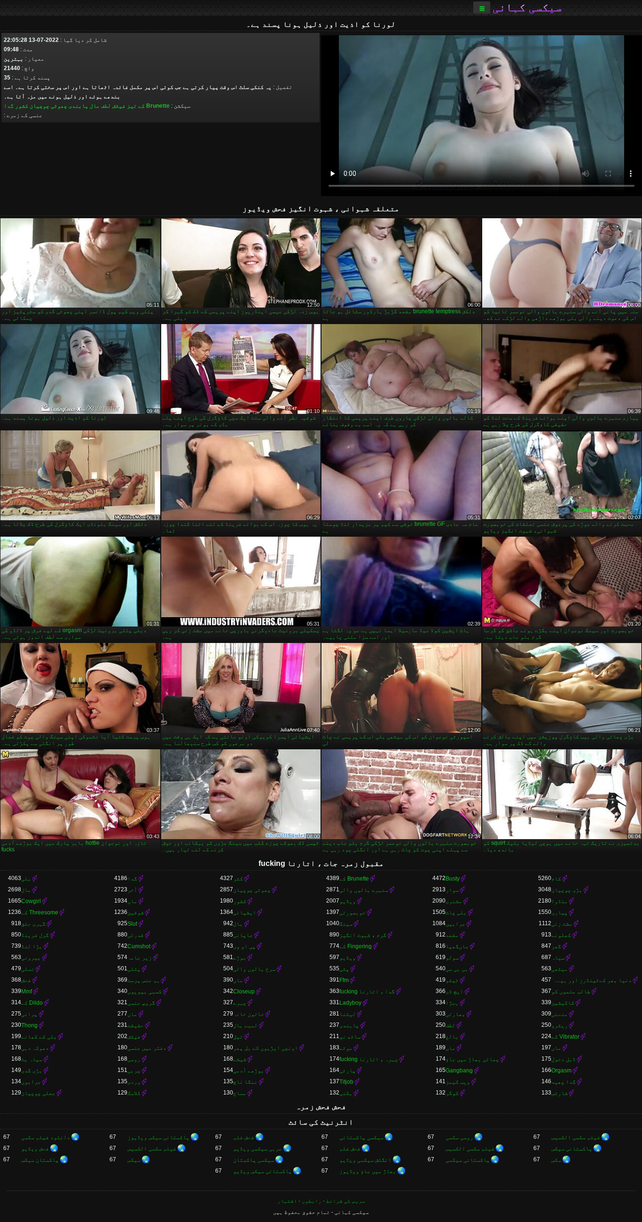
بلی (26, 878)
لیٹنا (347, 1014)
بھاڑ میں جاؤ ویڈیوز (367, 1171)
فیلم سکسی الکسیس (575, 1137)
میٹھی (559, 969)
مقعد (452, 935)
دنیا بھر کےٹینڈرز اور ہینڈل (591, 980)
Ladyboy (350, 1003)
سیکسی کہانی (527, 7)
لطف (106, 106)
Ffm (344, 980)
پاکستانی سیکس (571, 1148)
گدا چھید (563, 1082)
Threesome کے (39, 912)
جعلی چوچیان (38, 1093)
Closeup (244, 991)
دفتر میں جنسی (146, 1048)
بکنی (345, 1093)
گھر (556, 946)
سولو (452, 957)
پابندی (78, 106)
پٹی (344, 969)
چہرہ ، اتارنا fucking (368, 1059)
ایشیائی (244, 912)
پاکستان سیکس (40, 1160)
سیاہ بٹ (31, 1059)
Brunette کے (154, 106)
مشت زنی (561, 923)
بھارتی (455, 1014)
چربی (134, 1070)
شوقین (135, 912)
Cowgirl (31, 901)
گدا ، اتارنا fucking (367, 991)
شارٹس (559, 1093)
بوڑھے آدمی (248, 1070)
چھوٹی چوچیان (48, 106)
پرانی (29, 1014)
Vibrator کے (565, 1036)
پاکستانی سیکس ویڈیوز (158, 1137)
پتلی (134, 969)
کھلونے (561, 935)
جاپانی (243, 935)
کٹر (238, 878)
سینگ (345, 923)
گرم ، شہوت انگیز (362, 935)
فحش (26, 980)
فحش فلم (243, 1137)
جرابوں (31, 1082)
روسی (134, 1059)
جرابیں (455, 923)
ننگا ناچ (245, 1082)
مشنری (454, 901)
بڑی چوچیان (566, 890)
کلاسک (134, 1093)
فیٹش (118, 106)
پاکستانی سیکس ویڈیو (262, 1171)
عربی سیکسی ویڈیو (257, 1148)
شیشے (239, 1059)
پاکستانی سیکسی (468, 1160)
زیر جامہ (139, 957)
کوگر (452, 1093)
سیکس (134, 1160)
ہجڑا (452, 1003)
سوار (452, 890)
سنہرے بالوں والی (363, 890)
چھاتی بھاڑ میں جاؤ (472, 1059)
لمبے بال (245, 1025)
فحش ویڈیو (35, 1148)
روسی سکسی (459, 1137)
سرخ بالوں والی (254, 969)
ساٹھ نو (349, 1036)
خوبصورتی (352, 912)
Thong (29, 1025)
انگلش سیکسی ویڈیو (365, 1160)
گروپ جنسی (141, 1003)
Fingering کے (355, 946)
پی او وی (244, 946)
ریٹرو (559, 1025)
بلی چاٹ (456, 912)
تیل (238, 1036)
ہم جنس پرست (143, 980)
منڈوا (559, 901)
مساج (239, 1093)
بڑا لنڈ (31, 946)
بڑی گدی (31, 1070)
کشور (21, 106)
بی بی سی (457, 969)
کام (556, 878)
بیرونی (31, 957)
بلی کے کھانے (39, 1036)
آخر (132, 890)
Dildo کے (32, 1003)
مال (95, 106)
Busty (453, 878)
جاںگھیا (457, 946)
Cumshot (138, 946)
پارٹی (347, 1070)
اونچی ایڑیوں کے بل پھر (265, 1048)
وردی (134, 1082)
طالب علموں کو (570, 991)
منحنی (559, 1014)
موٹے (345, 1048)
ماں (132, 901)
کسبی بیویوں (144, 991)
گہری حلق (33, 923)
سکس (556, 1160)
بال (238, 923)
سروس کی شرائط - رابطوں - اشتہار (321, 1201)
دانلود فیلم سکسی (45, 1137)
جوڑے (239, 957)
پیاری (559, 912)
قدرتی (135, 935)
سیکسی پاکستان (253, 1160)
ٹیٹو (452, 980)
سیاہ (557, 957)
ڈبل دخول (563, 1059)
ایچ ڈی (454, 991)
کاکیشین (562, 1003)
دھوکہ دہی (35, 1048)
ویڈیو (347, 901)
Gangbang (459, 1070)
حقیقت (135, 1025)
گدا (9, 106)
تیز (132, 106)
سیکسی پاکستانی (361, 1137)
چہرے (239, 1003)
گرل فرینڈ (35, 935)
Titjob (346, 1082)
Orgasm (561, 1070)
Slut (132, 923)
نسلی (27, 969)
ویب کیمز (458, 1082)
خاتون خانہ (248, 1014)
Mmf (26, 991)
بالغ (452, 1036)
